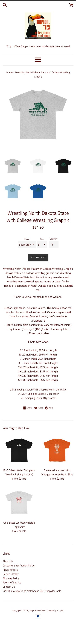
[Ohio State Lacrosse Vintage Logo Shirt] (19, 502)
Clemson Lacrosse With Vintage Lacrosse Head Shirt (57, 472)
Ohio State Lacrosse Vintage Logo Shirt (19, 525)
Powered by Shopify (54, 610)
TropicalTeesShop (37, 610)
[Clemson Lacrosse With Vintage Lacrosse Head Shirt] (57, 450)
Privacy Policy (10, 570)
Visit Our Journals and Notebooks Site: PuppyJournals (32, 591)
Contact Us (9, 587)
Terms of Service (12, 582)
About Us (8, 561)
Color (26, 239)
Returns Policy (11, 574)
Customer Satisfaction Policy (18, 565)
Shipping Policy (11, 578)
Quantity (53, 238)
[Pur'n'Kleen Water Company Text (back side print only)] (19, 450)
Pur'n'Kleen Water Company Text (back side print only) (19, 472)
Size (42, 239)
